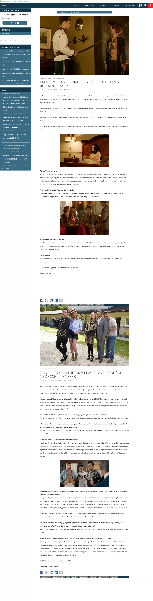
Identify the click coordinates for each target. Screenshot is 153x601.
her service (52, 99)
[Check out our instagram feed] (16, 41)
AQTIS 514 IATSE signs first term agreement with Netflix (14, 136)
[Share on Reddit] (51, 300)
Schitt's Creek (51, 369)
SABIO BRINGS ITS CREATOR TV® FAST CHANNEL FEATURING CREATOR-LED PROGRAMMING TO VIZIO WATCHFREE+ (16, 122)
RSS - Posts (5, 33)
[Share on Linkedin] (56, 300)
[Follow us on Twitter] (6, 41)
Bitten (44, 305)
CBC (50, 305)
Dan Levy (74, 577)
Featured (43, 78)
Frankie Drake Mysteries (55, 78)
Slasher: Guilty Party (86, 305)
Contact (103, 5)
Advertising (130, 5)
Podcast (116, 5)
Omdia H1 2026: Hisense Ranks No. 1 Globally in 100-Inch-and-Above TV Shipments (16, 159)
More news (5, 168)
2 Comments (69, 380)
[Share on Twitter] (46, 300)
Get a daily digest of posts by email (15, 15)
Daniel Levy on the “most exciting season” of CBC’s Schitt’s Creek (81, 374)
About (76, 5)
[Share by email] (61, 300)
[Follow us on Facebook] (1, 41)
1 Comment (69, 89)
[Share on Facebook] (41, 300)
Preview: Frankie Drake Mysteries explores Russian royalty (79, 84)
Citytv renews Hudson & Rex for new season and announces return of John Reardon (16, 54)
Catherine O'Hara (58, 577)
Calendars (89, 5)
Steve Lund (99, 305)
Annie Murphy (46, 577)
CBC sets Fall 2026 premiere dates (18, 69)
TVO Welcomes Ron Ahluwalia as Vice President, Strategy (14, 146)
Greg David (59, 89)
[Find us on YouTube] (11, 41)
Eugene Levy (84, 577)
